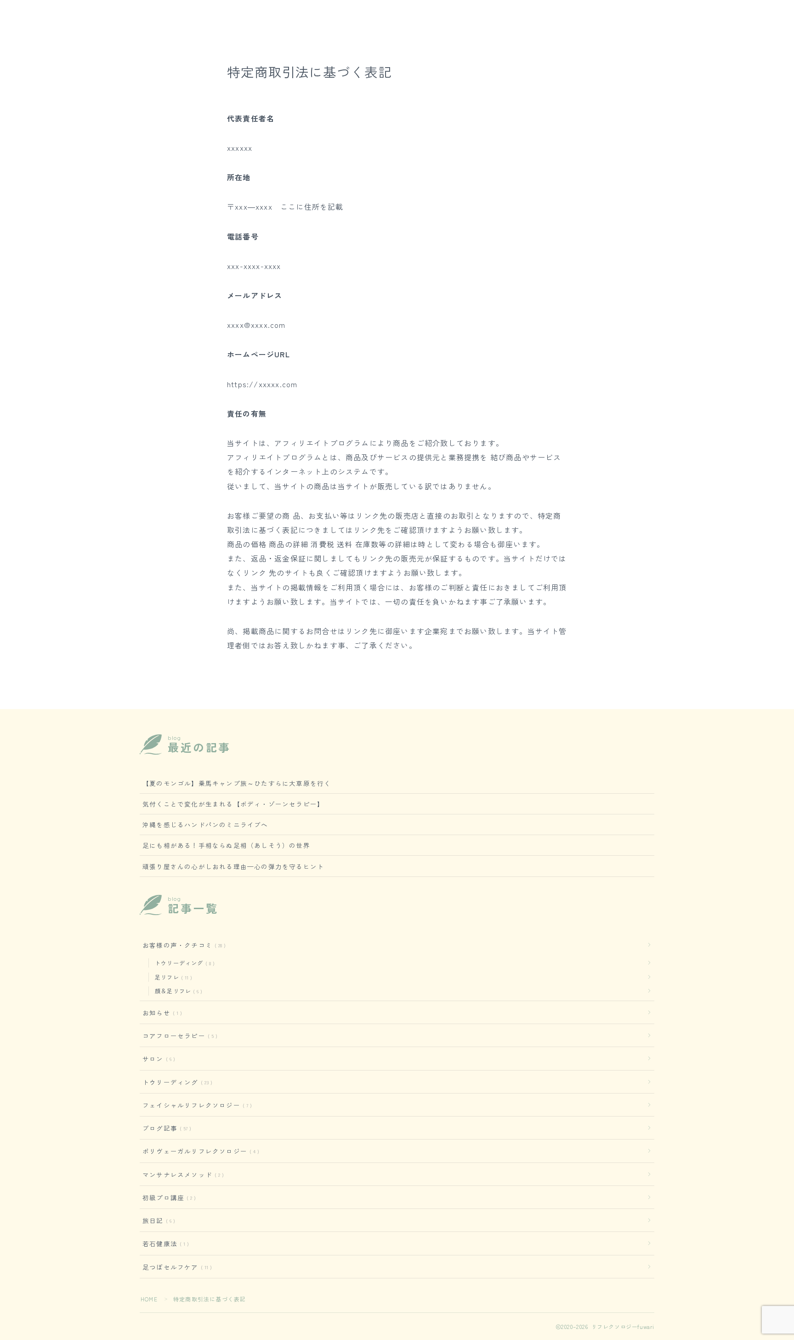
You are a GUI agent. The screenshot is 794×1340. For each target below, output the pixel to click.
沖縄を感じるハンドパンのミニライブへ (205, 824)
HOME (149, 1299)
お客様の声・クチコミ (182, 945)
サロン (156, 1058)
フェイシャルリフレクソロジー (195, 1105)
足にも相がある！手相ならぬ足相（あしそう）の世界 (226, 845)
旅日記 (156, 1220)
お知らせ (160, 1012)
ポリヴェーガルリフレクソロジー (198, 1151)
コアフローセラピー (178, 1035)
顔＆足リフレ (176, 991)
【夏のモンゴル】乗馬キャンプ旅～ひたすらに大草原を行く (236, 783)
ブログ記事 (164, 1128)
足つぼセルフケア (175, 1266)
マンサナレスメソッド (181, 1174)
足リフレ (171, 977)
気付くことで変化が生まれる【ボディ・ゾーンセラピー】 (233, 803)
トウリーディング (183, 963)
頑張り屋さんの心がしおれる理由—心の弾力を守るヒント (233, 866)
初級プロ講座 (167, 1197)
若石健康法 (163, 1243)
